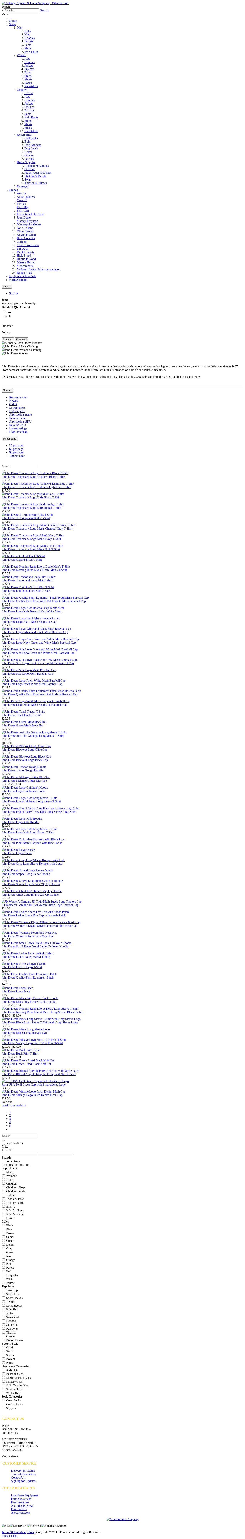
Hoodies (29, 38)
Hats (27, 34)
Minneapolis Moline (29, 224)
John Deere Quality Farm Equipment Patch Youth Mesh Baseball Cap (44, 601)
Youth (9, 1179)
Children (22, 89)
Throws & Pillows (35, 183)
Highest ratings (18, 431)
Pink (8, 1263)
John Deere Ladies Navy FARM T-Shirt (26, 956)
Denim (9, 1244)
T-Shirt (10, 1301)
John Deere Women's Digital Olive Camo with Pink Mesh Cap (39, 925)
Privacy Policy (27, 1532)
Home (13, 20)
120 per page (17, 455)
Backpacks (31, 138)
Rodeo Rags (24, 272)
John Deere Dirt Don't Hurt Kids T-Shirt (26, 590)
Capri (9, 1347)
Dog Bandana (32, 145)
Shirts (27, 48)
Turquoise (11, 1275)
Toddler (10, 1195)
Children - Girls (15, 1191)
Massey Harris (25, 262)
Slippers (10, 1408)
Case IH (22, 200)
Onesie (10, 1336)
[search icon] (3, 470)
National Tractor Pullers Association (38, 269)
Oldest (13, 404)
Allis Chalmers (26, 196)
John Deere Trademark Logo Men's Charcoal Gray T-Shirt (37, 528)
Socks (28, 82)
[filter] (3, 1144)
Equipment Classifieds (22, 276)
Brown (10, 1233)
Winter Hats (12, 1393)
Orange (10, 1260)
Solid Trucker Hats (17, 1385)
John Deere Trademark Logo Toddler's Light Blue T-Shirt (36, 487)
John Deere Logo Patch (16, 991)
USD (13, 293)
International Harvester (30, 214)
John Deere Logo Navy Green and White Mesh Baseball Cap (39, 642)
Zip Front (11, 1324)
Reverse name (17, 418)
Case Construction (28, 245)
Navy (9, 1256)
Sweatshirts (31, 51)
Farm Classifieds (21, 1498)
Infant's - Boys (14, 1210)
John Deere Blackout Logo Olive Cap (24, 749)
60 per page (10, 438)
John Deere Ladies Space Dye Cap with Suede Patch (34, 915)
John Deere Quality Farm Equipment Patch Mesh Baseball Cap (40, 694)
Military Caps (14, 1381)
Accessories (24, 134)
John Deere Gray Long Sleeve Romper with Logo (32, 863)
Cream (9, 1240)
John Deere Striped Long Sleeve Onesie (26, 874)
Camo (9, 1237)
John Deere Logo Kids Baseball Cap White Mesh (31, 611)
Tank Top (11, 1290)
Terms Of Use (10, 1532)
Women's (11, 1176)
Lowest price (17, 407)
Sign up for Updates (23, 1481)
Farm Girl (23, 210)
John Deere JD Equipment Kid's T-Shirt (26, 518)
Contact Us (18, 1477)
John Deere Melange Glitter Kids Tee (24, 780)
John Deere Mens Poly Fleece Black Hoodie (28, 1001)
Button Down (14, 1340)
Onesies (29, 107)
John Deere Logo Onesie (17, 853)
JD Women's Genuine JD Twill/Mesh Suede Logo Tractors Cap (40, 905)
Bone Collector (26, 238)
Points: (6, 332)
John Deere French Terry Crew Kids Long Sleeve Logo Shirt (39, 811)
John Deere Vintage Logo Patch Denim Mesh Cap (32, 1095)
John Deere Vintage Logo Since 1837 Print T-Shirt (32, 1043)
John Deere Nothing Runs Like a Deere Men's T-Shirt (34, 570)
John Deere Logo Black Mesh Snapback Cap (29, 621)
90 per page (16, 452)
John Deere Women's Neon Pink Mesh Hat (28, 936)
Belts (27, 31)
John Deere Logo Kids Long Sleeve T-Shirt (28, 832)
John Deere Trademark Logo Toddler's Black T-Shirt (33, 476)
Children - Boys (15, 1187)
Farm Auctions (18, 279)
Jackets (28, 41)
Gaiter (28, 151)
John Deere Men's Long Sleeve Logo (24, 1032)
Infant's (10, 1206)
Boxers (28, 93)
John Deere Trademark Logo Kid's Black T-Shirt (31, 497)
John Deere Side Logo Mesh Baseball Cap (27, 673)
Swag (27, 179)
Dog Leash (31, 148)
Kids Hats (11, 1370)
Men (19, 27)
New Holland (25, 227)
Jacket (9, 1313)
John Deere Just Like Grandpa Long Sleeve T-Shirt (33, 735)
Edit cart (7, 339)
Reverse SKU (17, 425)
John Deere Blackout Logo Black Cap (25, 760)
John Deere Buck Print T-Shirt (20, 1053)
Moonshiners (25, 265)
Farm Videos (19, 1509)
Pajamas (29, 69)
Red (8, 1271)
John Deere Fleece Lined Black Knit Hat (26, 1063)
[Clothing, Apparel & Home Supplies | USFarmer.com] (35, 3)
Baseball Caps (14, 1374)
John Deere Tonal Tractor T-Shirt (22, 715)
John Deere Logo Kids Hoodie (20, 822)
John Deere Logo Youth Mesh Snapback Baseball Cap (34, 704)
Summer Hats (14, 1389)
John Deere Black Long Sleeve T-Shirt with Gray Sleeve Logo (40, 1022)
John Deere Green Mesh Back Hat (22, 725)
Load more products (14, 1105)
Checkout (21, 339)
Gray (8, 1248)
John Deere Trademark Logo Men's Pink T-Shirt (31, 549)
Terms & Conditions (23, 1474)
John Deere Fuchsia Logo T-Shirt (22, 967)
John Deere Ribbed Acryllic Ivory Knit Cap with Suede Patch (39, 1074)
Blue (8, 1229)
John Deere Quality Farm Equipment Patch (28, 977)
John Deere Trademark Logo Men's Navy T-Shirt (31, 539)
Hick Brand (24, 255)
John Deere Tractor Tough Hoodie (22, 770)
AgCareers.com (20, 1512)
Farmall (21, 203)
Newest (7, 390)
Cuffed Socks (14, 1404)
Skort (9, 1351)
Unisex (10, 1218)
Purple (9, 1267)
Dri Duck (22, 248)
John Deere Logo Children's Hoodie (23, 791)
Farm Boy (23, 207)
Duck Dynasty (25, 252)
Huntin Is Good (26, 259)
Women (21, 55)
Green (9, 1252)
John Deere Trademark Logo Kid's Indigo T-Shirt (31, 507)
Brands (13, 189)
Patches (29, 158)
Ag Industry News (22, 1505)
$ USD (6, 286)
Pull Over (11, 1328)
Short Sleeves (14, 1298)
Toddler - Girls (14, 1202)
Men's (9, 1172)
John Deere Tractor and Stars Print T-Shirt (27, 580)
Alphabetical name (20, 414)
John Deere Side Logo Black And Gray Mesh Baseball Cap (38, 663)
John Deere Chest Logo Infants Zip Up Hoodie (30, 894)
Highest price (17, 411)
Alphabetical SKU (20, 421)
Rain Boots (31, 117)
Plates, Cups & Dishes (37, 172)
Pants (27, 44)
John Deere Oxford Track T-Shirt (22, 559)
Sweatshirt (12, 1317)
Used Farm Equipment (24, 1495)
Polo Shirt (11, 1309)
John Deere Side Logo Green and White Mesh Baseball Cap (38, 652)
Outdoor (29, 169)
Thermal (10, 1332)
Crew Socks (13, 1400)
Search (44, 10)
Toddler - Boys (14, 1199)
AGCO (21, 193)
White (9, 1279)
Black (9, 1225)
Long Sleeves (14, 1305)
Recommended (18, 397)
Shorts (28, 79)
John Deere (24, 217)
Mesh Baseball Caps (18, 1377)
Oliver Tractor (25, 231)
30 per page (16, 445)
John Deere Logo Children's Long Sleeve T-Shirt (31, 801)
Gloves (28, 155)
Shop (12, 24)
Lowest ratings (18, 428)
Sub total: (7, 326)
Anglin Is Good (26, 234)
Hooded (10, 1321)
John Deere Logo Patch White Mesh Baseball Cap (32, 684)
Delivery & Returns (23, 1470)
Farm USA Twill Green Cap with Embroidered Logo (34, 1084)
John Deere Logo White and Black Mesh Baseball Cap (35, 632)
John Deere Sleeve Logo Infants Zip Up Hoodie (31, 884)
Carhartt (22, 241)
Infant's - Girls (14, 1214)
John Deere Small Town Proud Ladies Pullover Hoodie (35, 946)
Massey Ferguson (27, 221)
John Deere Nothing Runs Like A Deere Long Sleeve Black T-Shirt (42, 1012)
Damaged (23, 186)
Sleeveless (12, 1294)
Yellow (10, 1283)
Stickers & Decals (35, 176)
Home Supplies (26, 162)
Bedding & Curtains (36, 165)
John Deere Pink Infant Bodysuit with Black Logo (32, 842)
